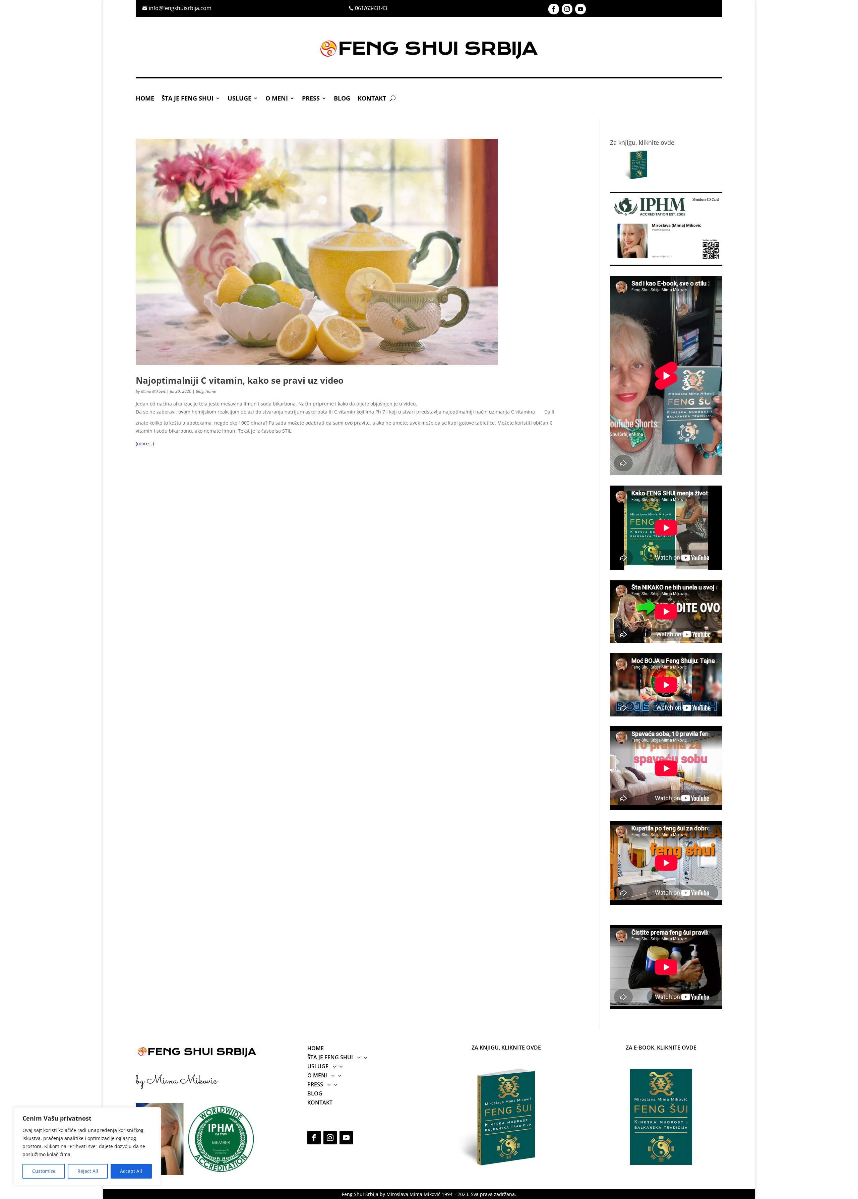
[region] (87, 1146)
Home (145, 99)
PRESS (311, 99)
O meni (276, 99)
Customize (44, 1171)
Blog (342, 99)
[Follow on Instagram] (567, 9)
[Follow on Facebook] (553, 9)
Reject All (87, 1171)
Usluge (239, 99)
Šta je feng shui (187, 99)
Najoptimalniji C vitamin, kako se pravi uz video (240, 380)
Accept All (131, 1171)
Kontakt (372, 99)
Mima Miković (153, 391)
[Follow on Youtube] (580, 9)
